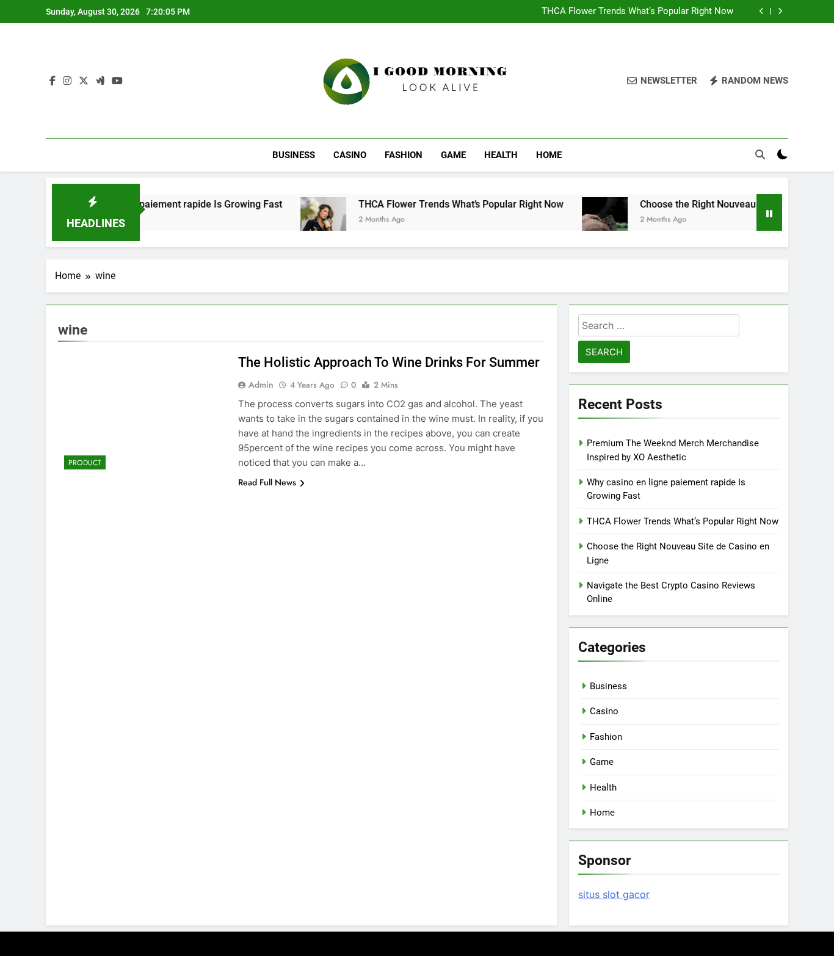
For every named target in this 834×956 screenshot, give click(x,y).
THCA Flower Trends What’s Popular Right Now (637, 11)
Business (293, 155)
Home (549, 155)
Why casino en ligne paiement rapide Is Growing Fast (146, 204)
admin (261, 384)
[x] (83, 81)
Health (501, 155)
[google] (100, 81)
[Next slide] (780, 11)
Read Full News (267, 482)
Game (453, 155)
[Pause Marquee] (769, 212)
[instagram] (67, 81)
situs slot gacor (614, 894)
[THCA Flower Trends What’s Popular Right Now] (304, 220)
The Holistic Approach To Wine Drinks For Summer (389, 362)
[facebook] (52, 81)
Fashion (403, 155)
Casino (349, 155)
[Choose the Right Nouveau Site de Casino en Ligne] (585, 220)
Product (84, 462)
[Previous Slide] (761, 11)
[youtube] (117, 81)
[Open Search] (760, 154)
